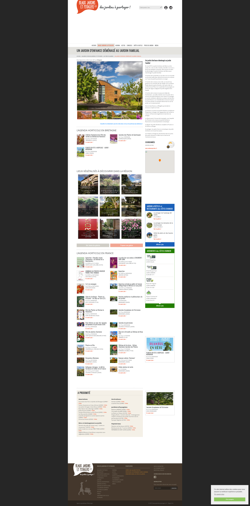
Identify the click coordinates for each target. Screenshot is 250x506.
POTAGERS (100, 497)
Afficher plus (160, 244)
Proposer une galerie (126, 245)
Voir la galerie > (157, 219)
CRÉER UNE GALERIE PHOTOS (133, 470)
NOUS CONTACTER (158, 466)
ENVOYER (174, 488)
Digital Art (170, 503)
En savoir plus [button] (219, 494)
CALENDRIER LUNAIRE (117, 480)
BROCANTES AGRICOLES (103, 474)
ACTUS (123, 45)
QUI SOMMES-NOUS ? (159, 468)
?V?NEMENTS (100, 478)
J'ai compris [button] (230, 499)
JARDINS (99, 480)
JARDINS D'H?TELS (101, 483)
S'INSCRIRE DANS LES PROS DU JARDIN (135, 474)
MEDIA (156, 45)
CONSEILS (129, 45)
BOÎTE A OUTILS (138, 45)
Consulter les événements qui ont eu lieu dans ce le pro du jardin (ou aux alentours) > (121, 124)
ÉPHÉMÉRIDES (115, 478)
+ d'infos (105, 405)
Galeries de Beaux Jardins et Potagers (92, 56)
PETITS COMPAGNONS (118, 476)
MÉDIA (114, 483)
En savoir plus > (89, 142)
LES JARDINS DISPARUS (103, 487)
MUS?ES (99, 491)
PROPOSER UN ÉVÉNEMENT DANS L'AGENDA (137, 472)
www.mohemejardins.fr (151, 148)
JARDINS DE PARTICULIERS (103, 485)
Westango (90, 503)
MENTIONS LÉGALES (159, 470)
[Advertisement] (125, 29)
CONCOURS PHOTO (102, 476)
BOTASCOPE (100, 472)
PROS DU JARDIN (148, 45)
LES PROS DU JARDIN (109, 56)
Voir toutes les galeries (93, 245)
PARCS (98, 493)
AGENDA (117, 45)
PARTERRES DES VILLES (103, 495)
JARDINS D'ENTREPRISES (103, 482)
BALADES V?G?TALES (102, 470)
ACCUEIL (94, 45)
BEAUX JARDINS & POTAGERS (106, 45)
